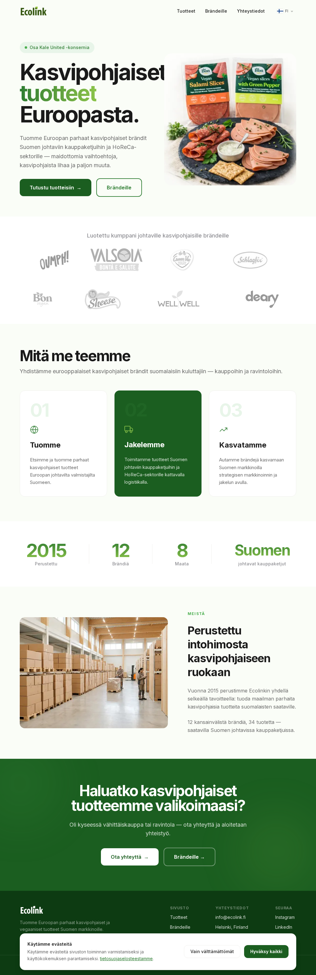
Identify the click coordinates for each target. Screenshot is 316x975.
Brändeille (216, 11)
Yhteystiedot (251, 11)
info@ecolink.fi (230, 917)
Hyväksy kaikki (266, 951)
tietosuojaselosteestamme (126, 958)
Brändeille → (189, 857)
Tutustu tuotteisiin (55, 187)
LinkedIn (283, 927)
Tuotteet (186, 11)
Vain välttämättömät (212, 951)
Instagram (285, 917)
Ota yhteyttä (130, 857)
